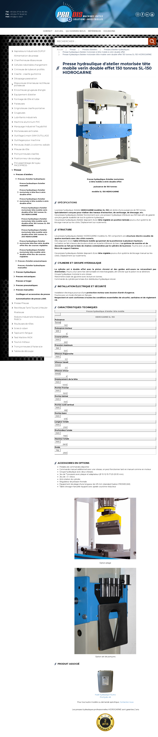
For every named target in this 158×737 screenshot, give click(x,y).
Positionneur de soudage (27, 158)
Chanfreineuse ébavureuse (28, 60)
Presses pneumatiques (27, 285)
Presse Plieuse (21, 303)
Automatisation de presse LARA (31, 299)
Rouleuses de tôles (23, 324)
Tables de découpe (23, 351)
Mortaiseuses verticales (26, 131)
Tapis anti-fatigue (23, 333)
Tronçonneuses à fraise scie (28, 346)
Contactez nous (126, 702)
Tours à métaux (22, 342)
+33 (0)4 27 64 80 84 (16, 12)
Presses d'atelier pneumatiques (32, 261)
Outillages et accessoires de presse (33, 294)
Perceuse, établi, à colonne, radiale (32, 145)
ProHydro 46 (105, 697)
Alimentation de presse (26, 56)
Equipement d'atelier (25, 94)
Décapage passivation (25, 78)
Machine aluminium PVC (27, 122)
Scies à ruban (21, 328)
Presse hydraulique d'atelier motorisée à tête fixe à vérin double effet (32, 192)
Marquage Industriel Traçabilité (30, 126)
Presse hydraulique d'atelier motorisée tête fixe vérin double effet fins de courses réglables (34, 243)
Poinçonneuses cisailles (26, 154)
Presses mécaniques (25, 276)
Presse (17, 170)
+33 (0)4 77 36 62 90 (16, 14)
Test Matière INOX (23, 337)
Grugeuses (19, 113)
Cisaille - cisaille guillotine (27, 74)
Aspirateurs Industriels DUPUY (29, 51)
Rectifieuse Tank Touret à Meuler (31, 308)
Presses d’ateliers (24, 174)
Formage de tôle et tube (26, 99)
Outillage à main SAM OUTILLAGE (31, 136)
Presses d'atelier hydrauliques (31, 179)
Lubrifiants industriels (25, 117)
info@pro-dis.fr (14, 17)
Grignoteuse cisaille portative (29, 108)
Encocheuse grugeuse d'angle (30, 90)
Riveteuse (19, 312)
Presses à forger (23, 281)
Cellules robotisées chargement (30, 65)
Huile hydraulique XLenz (105, 695)
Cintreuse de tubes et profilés (29, 69)
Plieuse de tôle (21, 149)
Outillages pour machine (27, 140)
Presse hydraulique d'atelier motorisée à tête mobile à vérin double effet (34, 201)
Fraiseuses (19, 104)
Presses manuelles (25, 290)
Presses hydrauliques (26, 272)
